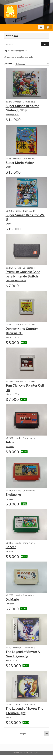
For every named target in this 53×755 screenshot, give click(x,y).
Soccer (11, 547)
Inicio (16, 36)
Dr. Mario (12, 599)
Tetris (10, 442)
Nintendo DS (11, 660)
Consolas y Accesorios (16, 281)
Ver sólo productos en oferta (20, 57)
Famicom (10, 446)
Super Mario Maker (20, 163)
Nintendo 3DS (12, 115)
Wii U (8, 167)
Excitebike (13, 495)
